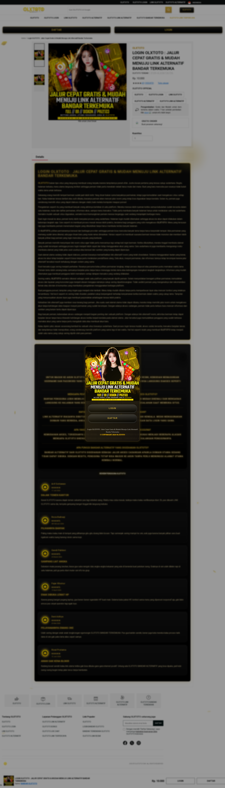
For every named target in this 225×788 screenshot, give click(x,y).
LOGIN (112, 408)
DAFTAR (112, 418)
